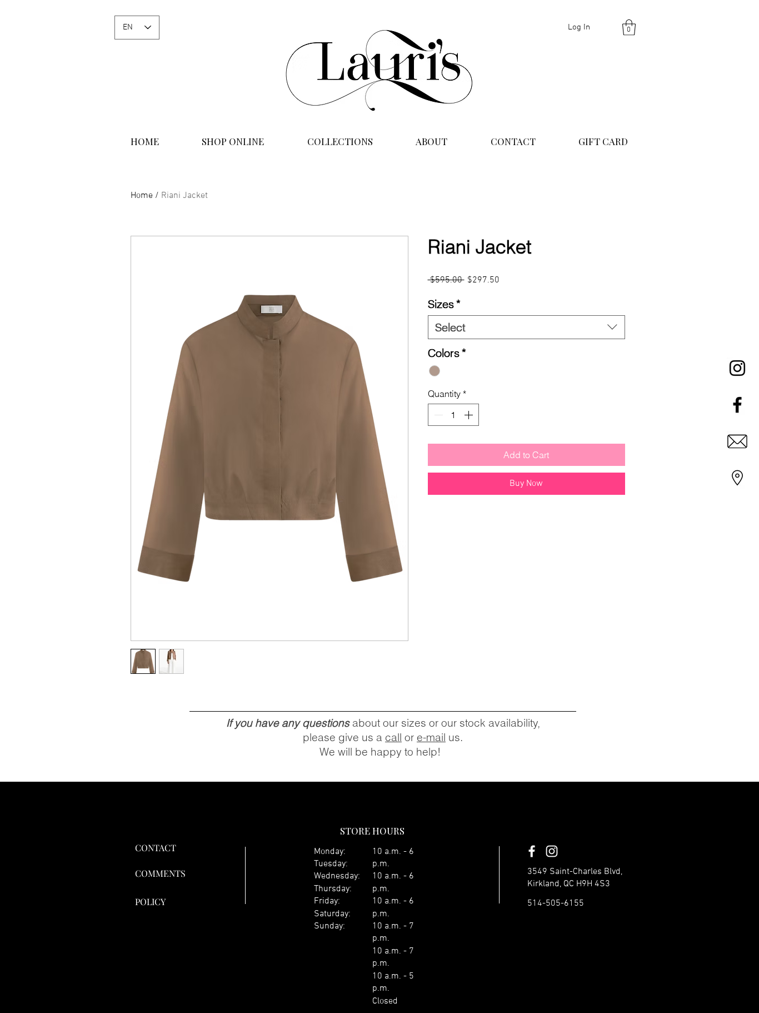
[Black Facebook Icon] (737, 404)
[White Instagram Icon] (552, 851)
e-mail (431, 737)
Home (142, 195)
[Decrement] (437, 414)
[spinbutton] (453, 414)
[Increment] (469, 414)
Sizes (444, 304)
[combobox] (526, 327)
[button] (629, 27)
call (393, 737)
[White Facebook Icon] (532, 851)
